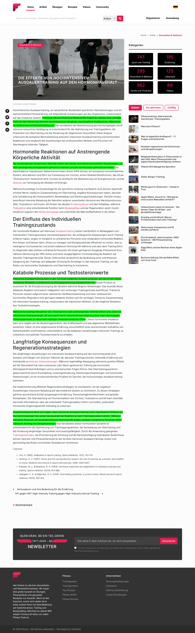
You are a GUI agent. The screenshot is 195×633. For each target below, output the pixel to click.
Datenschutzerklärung (117, 590)
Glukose (17, 182)
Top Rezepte (68, 590)
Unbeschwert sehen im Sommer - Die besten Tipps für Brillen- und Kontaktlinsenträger (160, 209)
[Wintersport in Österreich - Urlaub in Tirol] (133, 189)
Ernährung (170, 59)
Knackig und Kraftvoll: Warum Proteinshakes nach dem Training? (159, 218)
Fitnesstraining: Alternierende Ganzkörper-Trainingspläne (156, 117)
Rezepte (72, 6)
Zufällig (171, 107)
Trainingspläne (69, 581)
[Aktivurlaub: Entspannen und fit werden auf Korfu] (133, 230)
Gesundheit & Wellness (30, 45)
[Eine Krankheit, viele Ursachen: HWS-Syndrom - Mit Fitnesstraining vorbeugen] (133, 240)
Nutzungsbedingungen (117, 581)
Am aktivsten (153, 107)
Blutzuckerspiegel (49, 211)
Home (30, 6)
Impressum (111, 585)
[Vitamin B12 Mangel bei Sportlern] (133, 169)
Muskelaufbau (72, 208)
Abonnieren (168, 540)
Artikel (43, 6)
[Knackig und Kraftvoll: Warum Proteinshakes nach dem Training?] (133, 220)
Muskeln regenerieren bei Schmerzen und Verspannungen (160, 147)
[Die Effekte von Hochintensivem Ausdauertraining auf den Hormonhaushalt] (68, 69)
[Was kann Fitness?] (133, 129)
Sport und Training (141, 59)
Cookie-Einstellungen (116, 594)
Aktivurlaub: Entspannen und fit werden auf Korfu (157, 228)
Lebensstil (170, 73)
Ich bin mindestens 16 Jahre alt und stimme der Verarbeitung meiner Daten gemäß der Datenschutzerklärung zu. (117, 549)
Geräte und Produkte (140, 87)
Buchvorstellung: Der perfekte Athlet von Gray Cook (160, 258)
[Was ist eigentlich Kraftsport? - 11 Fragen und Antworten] (133, 139)
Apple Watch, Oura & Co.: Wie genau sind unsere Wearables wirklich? (159, 198)
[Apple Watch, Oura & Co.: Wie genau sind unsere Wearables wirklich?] (133, 199)
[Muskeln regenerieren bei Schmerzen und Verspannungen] (133, 149)
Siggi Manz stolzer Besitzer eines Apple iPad (161, 248)
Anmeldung (172, 18)
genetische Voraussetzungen (42, 361)
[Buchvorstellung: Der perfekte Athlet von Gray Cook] (133, 260)
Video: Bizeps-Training (153, 176)
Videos (86, 6)
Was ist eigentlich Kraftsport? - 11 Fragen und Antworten (158, 137)
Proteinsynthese (80, 204)
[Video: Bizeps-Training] (133, 179)
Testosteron (19, 208)
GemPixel (76, 629)
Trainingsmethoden (23, 435)
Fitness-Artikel (69, 594)
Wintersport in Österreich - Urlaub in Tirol (160, 188)
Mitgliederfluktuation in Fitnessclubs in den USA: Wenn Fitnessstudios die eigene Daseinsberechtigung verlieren (161, 159)
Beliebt (135, 107)
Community (102, 6)
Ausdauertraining (65, 231)
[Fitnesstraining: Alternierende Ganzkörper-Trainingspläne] (133, 119)
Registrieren (153, 18)
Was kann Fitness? (150, 126)
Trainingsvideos (70, 585)
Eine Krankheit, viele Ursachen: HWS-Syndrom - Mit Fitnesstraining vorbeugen (160, 240)
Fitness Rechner (70, 599)
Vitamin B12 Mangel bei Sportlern (158, 166)
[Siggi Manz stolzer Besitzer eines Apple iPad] (133, 250)
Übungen (57, 6)
